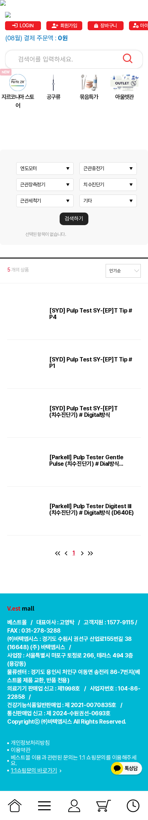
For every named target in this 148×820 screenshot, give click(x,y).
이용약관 (20, 750)
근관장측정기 (32, 184)
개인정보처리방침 (30, 743)
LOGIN (27, 25)
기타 (87, 201)
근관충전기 (93, 168)
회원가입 (68, 25)
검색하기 (74, 218)
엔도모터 (28, 168)
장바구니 (108, 25)
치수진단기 (93, 184)
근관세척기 (30, 201)
